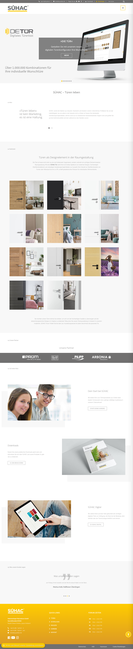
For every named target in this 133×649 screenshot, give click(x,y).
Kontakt (54, 632)
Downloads (90, 1)
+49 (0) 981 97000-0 (45, 1)
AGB (93, 646)
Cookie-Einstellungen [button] (119, 646)
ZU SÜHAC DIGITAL (95, 524)
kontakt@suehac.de (60, 1)
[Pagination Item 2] (52, 128)
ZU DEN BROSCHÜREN (16, 463)
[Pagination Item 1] (49, 128)
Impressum (103, 646)
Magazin (54, 625)
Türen (53, 618)
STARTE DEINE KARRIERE (97, 408)
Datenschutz (82, 646)
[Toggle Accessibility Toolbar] (128, 634)
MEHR (66, 55)
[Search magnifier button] (123, 1)
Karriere (54, 629)
